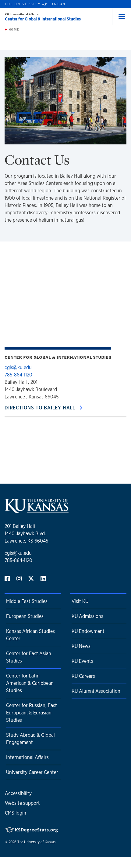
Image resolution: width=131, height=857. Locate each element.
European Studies (25, 616)
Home (13, 29)
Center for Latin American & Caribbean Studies (30, 683)
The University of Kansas (36, 842)
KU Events (82, 661)
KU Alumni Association (96, 691)
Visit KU (80, 601)
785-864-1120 (18, 375)
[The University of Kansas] (37, 510)
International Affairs (27, 757)
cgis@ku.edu (18, 367)
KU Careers (83, 676)
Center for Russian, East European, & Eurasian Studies (31, 712)
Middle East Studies (27, 601)
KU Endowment (88, 631)
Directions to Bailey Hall (41, 408)
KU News (81, 646)
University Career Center (32, 772)
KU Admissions (87, 616)
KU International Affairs (21, 14)
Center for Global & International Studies (43, 19)
